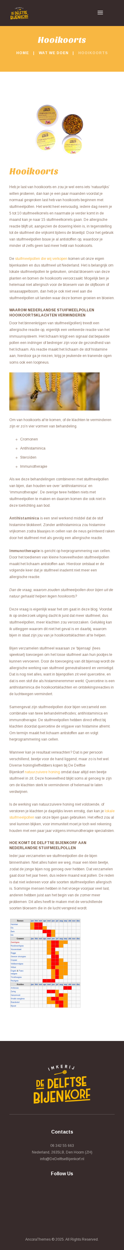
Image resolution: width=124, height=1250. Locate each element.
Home (22, 53)
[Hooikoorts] (62, 127)
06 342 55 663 (62, 1146)
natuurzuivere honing (42, 772)
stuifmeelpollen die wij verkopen (41, 259)
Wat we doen (54, 53)
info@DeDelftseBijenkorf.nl (62, 1159)
